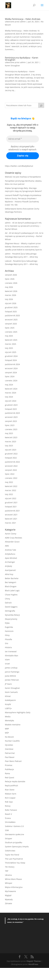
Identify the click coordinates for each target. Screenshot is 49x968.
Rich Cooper (10, 798)
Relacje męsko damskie (15, 781)
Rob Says (9, 802)
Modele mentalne (12, 724)
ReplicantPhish (11, 785)
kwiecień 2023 (11, 437)
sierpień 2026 (11, 275)
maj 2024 (9, 384)
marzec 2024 (10, 392)
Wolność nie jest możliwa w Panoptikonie (23, 177)
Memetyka (9, 720)
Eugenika (9, 627)
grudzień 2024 (11, 356)
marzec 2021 (10, 523)
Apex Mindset (11, 558)
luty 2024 (9, 397)
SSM (7, 830)
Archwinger (10, 562)
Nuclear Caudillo (12, 741)
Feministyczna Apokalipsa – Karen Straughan (21, 58)
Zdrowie (8, 903)
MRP (7, 728)
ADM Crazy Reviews (13, 537)
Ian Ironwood (10, 651)
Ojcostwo (9, 745)
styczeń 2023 (10, 449)
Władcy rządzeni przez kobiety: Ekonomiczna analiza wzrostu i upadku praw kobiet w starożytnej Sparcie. (23, 246)
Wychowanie (10, 891)
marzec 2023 (10, 441)
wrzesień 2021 (11, 514)
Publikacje (9, 769)
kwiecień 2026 (11, 291)
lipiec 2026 (9, 279)
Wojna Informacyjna (13, 887)
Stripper (8, 838)
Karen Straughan (12, 65)
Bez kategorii (10, 582)
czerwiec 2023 (11, 429)
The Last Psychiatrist (14, 859)
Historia (8, 647)
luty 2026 (9, 299)
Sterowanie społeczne (14, 834)
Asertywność (10, 570)
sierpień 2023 (11, 421)
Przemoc (8, 765)
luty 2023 (9, 445)
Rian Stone (9, 789)
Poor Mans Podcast (13, 761)
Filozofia (8, 639)
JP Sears (8, 684)
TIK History (9, 867)
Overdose (9, 749)
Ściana (8, 818)
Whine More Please (13, 879)
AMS (7, 546)
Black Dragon (10, 586)
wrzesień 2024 (11, 368)
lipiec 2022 (9, 474)
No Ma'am (9, 737)
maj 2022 (9, 482)
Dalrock (8, 602)
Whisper (8, 883)
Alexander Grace (12, 541)
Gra (6, 643)
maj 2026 (9, 287)
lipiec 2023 (9, 425)
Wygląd (8, 895)
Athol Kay (9, 574)
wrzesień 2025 (11, 319)
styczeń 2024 (10, 401)
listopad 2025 (11, 311)
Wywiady (9, 899)
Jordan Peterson (12, 680)
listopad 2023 (11, 409)
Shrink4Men (10, 822)
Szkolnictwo (10, 850)
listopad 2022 (11, 457)
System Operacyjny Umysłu (17, 846)
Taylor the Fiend (12, 854)
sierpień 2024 (11, 372)
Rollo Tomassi (11, 810)
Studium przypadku (13, 842)
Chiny (7, 598)
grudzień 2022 (11, 453)
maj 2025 (9, 336)
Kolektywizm (10, 700)
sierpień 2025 (11, 323)
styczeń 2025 (10, 352)
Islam (7, 659)
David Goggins (11, 606)
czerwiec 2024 (11, 380)
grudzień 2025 (11, 307)
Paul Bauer (10, 757)
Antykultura (10, 554)
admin (23, 21)
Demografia (10, 611)
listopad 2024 (11, 360)
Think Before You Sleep (15, 863)
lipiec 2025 (9, 327)
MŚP (7, 733)
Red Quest (9, 777)
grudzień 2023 (11, 405)
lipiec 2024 (9, 376)
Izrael (7, 663)
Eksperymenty (11, 619)
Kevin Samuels (11, 692)
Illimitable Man (11, 655)
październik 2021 (12, 510)
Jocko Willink (10, 676)
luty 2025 (9, 348)
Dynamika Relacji (12, 615)
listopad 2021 (11, 506)
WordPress (33, 964)
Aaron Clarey (10, 533)
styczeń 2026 (10, 303)
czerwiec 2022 (11, 478)
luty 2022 (9, 494)
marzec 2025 (10, 344)
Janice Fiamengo (12, 672)
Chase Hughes (11, 594)
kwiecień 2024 (11, 388)
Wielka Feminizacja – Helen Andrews (22, 19)
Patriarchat (10, 753)
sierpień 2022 (11, 470)
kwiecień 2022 (11, 486)
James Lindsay (11, 667)
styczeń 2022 (10, 498)
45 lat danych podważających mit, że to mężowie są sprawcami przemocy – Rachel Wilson (23, 225)
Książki (8, 704)
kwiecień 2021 (11, 518)
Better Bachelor (12, 578)
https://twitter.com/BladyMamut (19, 166)
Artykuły (8, 566)
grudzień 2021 (11, 502)
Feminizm (9, 631)
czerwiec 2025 (11, 332)
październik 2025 (12, 315)
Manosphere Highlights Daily (17, 712)
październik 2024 (12, 364)
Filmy (7, 635)
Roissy (7, 806)
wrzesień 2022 (11, 466)
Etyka (7, 623)
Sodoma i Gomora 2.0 (14, 826)
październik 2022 (12, 462)
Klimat (8, 696)
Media (7, 716)
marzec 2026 (10, 295)
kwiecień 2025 (11, 340)
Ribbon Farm (10, 793)
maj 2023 (9, 433)
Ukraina (8, 875)
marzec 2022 (10, 490)
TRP (6, 871)
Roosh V (8, 814)
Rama (7, 773)
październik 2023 (12, 413)
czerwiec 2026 (11, 283)
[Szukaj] (41, 105)
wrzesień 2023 (11, 417)
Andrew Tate (10, 550)
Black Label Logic (12, 590)
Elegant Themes (34, 961)
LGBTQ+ (8, 708)
